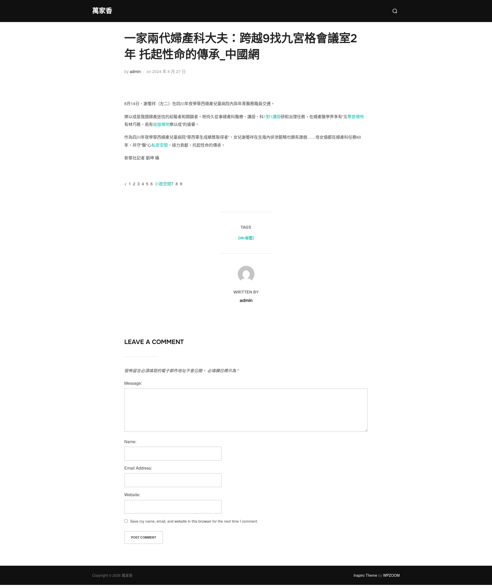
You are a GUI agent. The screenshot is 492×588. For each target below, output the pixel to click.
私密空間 (159, 145)
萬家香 (102, 11)
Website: (132, 495)
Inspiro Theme (365, 575)
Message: (133, 383)
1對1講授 (272, 116)
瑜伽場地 (161, 124)
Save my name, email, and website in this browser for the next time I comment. (194, 521)
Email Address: (138, 468)
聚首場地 (355, 116)
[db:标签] (246, 238)
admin (135, 71)
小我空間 (163, 184)
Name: (130, 441)
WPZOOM (391, 575)
